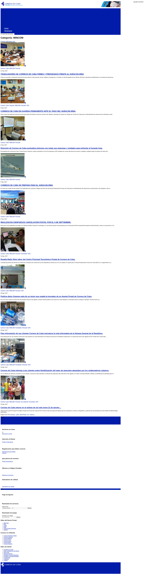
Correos (3, 68)
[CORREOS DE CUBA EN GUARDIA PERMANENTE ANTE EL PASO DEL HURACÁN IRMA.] (13, 102)
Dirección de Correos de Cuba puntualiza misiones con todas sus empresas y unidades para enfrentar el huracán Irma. (52, 148)
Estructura (9, 15)
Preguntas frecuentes (9, 22)
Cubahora (6, 559)
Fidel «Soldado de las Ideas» (11, 551)
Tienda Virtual (7, 25)
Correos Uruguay (8, 537)
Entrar (6, 28)
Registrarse (8, 31)
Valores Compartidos (12, 14)
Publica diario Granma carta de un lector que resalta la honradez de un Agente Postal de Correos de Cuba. (46, 296)
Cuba (7, 68)
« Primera (12, 414)
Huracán (12, 105)
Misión (8, 11)
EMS (5, 527)
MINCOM (12, 68)
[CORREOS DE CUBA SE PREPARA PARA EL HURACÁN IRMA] (13, 177)
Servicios (6, 19)
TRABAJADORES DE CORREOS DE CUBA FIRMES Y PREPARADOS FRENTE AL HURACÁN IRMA (42, 74)
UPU (28, 105)
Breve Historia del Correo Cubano (16, 18)
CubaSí (6, 560)
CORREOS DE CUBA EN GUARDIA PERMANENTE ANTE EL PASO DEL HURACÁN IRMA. (38, 111)
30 (20, 414)
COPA (5, 525)
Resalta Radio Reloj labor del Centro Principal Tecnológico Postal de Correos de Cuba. (38, 259)
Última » (32, 414)
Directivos (9, 17)
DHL (5, 524)
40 (28, 414)
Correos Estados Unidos (10, 535)
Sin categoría (24, 401)
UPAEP (6, 530)
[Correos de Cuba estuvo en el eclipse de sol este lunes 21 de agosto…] (13, 399)
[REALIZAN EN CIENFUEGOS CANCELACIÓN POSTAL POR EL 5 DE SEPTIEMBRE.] (13, 214)
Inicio (5, 9)
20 (18, 414)
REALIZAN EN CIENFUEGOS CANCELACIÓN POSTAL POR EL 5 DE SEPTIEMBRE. (36, 222)
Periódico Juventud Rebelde (11, 556)
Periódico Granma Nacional (11, 555)
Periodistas (18, 327)
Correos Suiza (7, 541)
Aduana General (8, 553)
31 (21, 414)
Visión (8, 13)
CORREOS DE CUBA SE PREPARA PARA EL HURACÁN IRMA (27, 185)
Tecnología (24, 253)
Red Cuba (6, 552)
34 (25, 414)
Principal (17, 68)
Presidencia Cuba (8, 549)
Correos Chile (7, 539)
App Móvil (6, 23)
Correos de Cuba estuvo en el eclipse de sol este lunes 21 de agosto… (31, 407)
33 (24, 414)
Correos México (8, 538)
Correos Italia (7, 542)
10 (16, 414)
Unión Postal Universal (10, 528)
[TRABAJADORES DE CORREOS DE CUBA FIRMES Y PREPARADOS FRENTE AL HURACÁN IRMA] (13, 65)
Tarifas (5, 21)
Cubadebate (7, 557)
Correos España (8, 543)
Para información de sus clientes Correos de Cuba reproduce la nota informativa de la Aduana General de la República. (52, 333)
